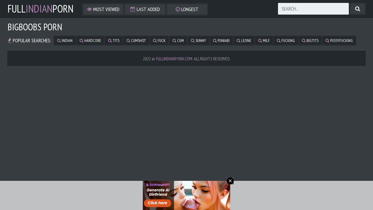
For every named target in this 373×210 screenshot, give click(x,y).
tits (115, 40)
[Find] (357, 9)
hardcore (92, 40)
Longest (189, 9)
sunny (200, 40)
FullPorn (40, 9)
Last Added (148, 9)
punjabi (223, 40)
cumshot (138, 40)
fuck (161, 40)
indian (67, 40)
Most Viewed (105, 9)
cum (180, 40)
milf (266, 40)
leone (245, 40)
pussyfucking (341, 40)
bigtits (312, 40)
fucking (288, 40)
